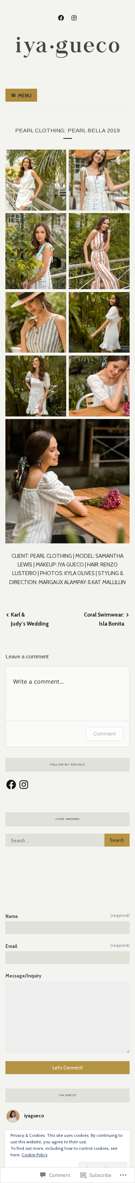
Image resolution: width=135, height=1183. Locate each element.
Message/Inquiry (23, 976)
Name (67, 916)
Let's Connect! (68, 1068)
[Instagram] (74, 17)
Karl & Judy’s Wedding (30, 619)
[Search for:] (67, 840)
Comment (104, 733)
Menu (25, 95)
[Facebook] (61, 17)
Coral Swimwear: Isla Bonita (104, 619)
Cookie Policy (35, 1154)
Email (67, 946)
